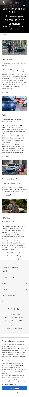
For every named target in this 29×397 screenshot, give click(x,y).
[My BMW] (13, 3)
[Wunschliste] (21, 3)
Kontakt (4, 289)
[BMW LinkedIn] (18, 309)
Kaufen (4, 283)
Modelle (4, 271)
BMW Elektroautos (8, 296)
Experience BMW (8, 277)
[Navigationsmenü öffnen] (25, 3)
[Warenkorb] (17, 3)
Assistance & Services (9, 302)
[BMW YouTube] (15, 309)
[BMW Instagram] (11, 309)
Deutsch (13, 332)
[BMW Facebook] (8, 309)
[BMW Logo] (3, 2)
